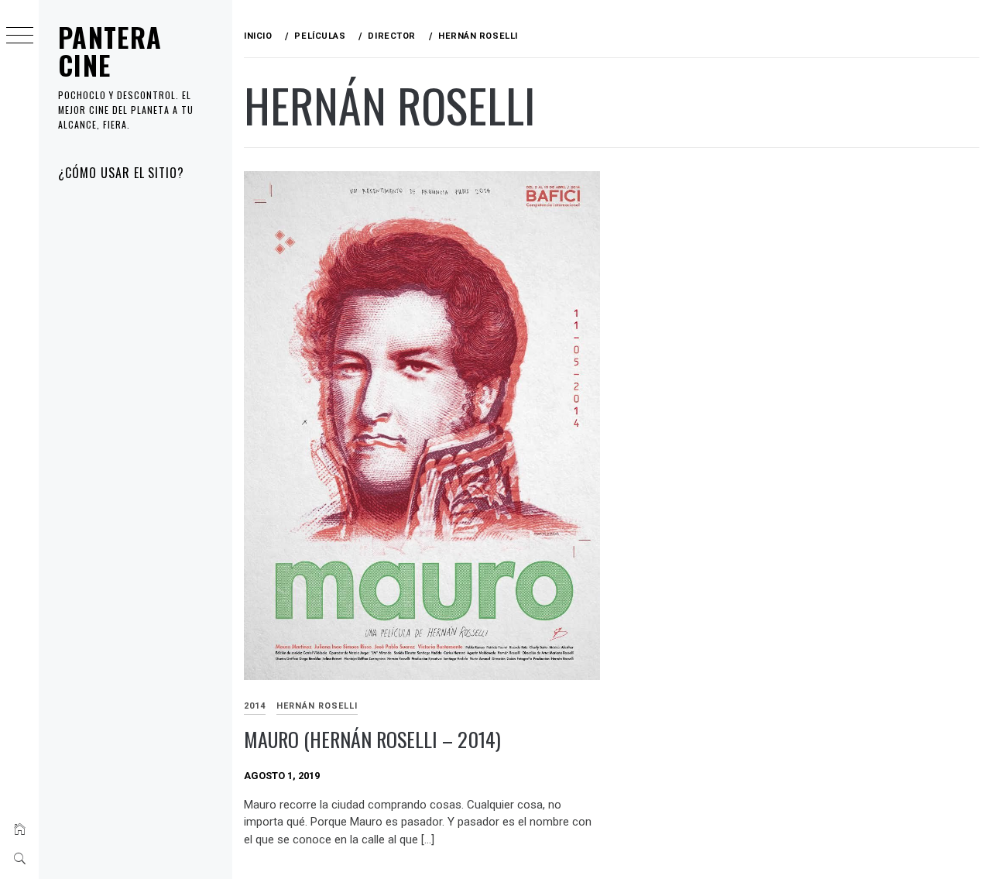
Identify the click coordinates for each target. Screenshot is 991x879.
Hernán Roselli (317, 706)
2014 (255, 706)
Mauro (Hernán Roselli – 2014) (372, 739)
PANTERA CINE (110, 50)
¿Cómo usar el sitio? (121, 172)
